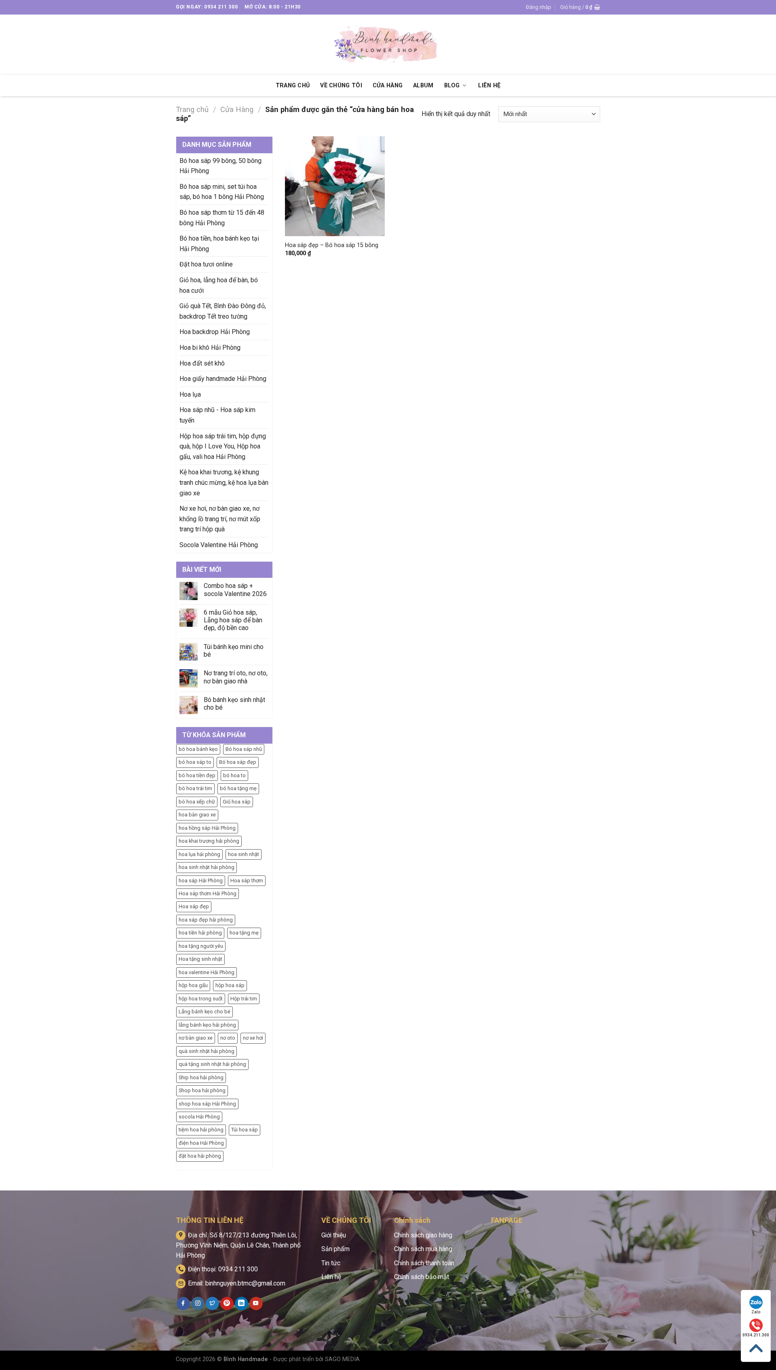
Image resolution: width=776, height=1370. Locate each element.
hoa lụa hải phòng (199, 854)
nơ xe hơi (253, 1038)
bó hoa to (234, 775)
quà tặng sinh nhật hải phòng (212, 1064)
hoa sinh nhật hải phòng (206, 867)
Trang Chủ (293, 85)
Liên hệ (331, 1277)
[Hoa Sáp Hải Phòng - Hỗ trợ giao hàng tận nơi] (388, 45)
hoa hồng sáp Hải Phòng (207, 828)
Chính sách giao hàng (423, 1235)
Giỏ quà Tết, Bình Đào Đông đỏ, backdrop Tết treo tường (222, 311)
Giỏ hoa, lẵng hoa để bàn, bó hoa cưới (218, 285)
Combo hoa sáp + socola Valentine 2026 (235, 589)
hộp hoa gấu (193, 985)
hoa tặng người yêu (201, 946)
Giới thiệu (333, 1235)
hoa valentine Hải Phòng (206, 972)
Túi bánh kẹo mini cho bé (234, 650)
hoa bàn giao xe (197, 815)
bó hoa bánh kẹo (198, 749)
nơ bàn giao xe (196, 1038)
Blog (452, 85)
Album (423, 85)
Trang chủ (192, 109)
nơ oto (227, 1038)
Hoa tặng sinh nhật (200, 959)
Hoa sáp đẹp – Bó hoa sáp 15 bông (331, 245)
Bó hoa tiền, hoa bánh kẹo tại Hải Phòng (219, 244)
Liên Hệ (489, 85)
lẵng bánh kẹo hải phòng (207, 1025)
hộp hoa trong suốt (201, 999)
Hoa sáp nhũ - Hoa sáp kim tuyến (217, 415)
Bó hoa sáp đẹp (237, 762)
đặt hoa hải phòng (200, 1156)
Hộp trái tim (243, 999)
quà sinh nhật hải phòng (206, 1051)
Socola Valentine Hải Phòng (218, 545)
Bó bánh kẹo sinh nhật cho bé (234, 703)
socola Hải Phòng (199, 1117)
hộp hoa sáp (230, 985)
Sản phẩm (335, 1249)
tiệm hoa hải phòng (201, 1130)
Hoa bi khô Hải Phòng (209, 347)
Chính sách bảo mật (421, 1277)
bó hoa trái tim (195, 788)
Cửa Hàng (388, 85)
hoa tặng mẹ (244, 933)
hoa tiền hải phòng (200, 933)
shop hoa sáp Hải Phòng (207, 1104)
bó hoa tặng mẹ (238, 788)
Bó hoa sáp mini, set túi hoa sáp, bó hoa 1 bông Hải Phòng (221, 192)
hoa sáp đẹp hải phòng (206, 920)
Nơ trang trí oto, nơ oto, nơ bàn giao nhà (236, 677)
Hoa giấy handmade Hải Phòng (222, 379)
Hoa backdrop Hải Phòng (214, 332)
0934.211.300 (755, 1335)
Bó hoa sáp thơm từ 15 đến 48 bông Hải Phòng (221, 218)
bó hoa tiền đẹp (197, 775)
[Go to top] (755, 1348)
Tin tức (330, 1263)
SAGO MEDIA (342, 1359)
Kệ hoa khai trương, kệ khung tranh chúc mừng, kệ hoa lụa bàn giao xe (223, 482)
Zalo (756, 1312)
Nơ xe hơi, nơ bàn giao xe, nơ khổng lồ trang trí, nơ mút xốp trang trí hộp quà (219, 519)
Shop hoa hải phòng (202, 1090)
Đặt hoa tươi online (206, 264)
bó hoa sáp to (195, 762)
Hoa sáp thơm (246, 880)
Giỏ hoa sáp (237, 802)
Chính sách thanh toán (424, 1263)
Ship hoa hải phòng (201, 1077)
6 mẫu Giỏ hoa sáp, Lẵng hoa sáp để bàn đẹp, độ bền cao (233, 620)
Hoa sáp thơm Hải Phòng (207, 893)
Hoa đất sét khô (202, 363)
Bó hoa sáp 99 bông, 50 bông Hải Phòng (220, 166)
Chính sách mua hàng (423, 1249)
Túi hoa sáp (244, 1130)
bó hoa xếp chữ (197, 802)
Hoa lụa (190, 394)
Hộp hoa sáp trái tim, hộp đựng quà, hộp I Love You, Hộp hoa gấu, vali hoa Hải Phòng (222, 446)
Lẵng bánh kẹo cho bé (204, 1011)
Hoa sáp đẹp (194, 906)
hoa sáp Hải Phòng (201, 880)
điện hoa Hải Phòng (201, 1143)
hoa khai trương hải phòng (209, 841)
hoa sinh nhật (243, 854)
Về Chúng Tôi (341, 85)
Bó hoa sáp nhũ (244, 749)
